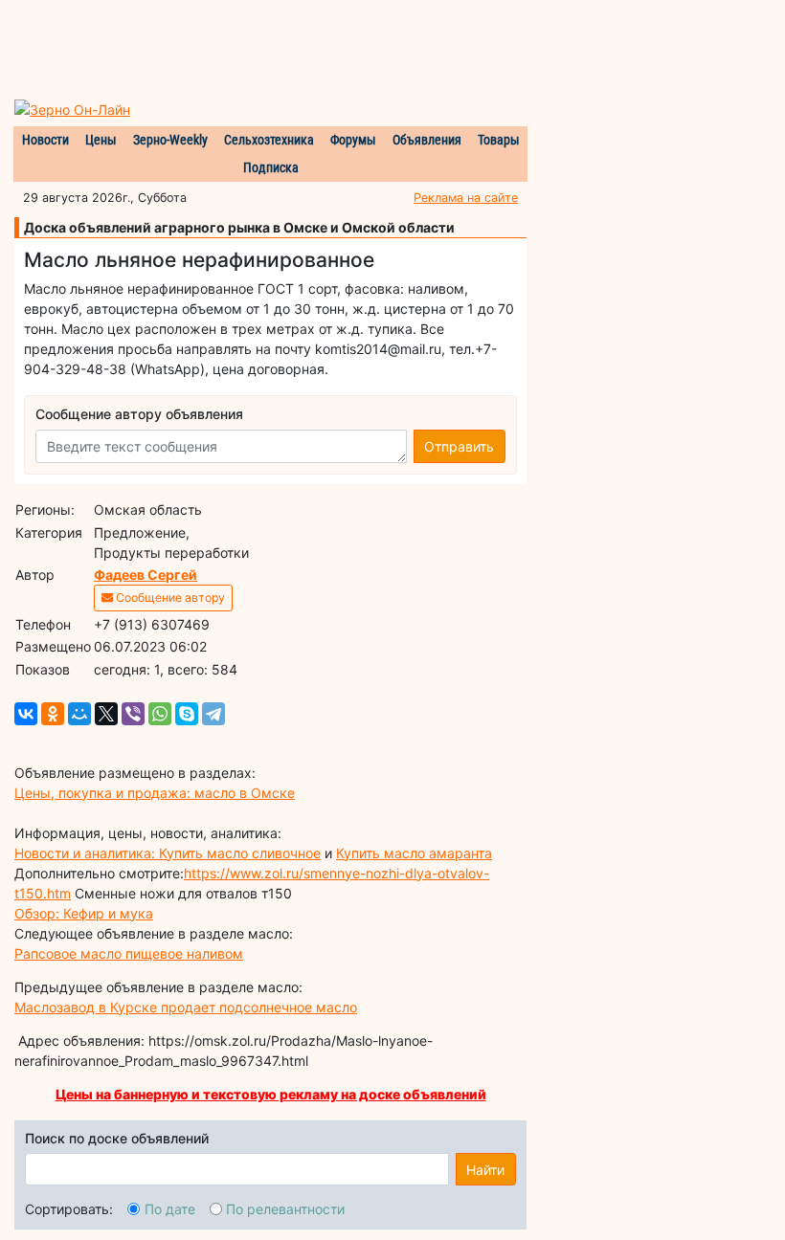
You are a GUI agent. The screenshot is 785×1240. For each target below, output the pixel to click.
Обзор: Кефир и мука (83, 913)
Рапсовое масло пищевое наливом (128, 953)
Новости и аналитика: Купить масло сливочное (167, 853)
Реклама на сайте (466, 197)
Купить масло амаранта (414, 853)
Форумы (353, 139)
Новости (45, 139)
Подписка (271, 167)
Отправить (459, 446)
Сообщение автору (169, 597)
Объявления (426, 139)
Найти (485, 1170)
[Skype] (186, 713)
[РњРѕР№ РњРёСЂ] (79, 713)
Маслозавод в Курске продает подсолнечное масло (185, 1007)
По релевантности (285, 1209)
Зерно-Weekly (170, 139)
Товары (499, 139)
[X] (106, 713)
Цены (101, 139)
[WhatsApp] (159, 713)
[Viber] (133, 713)
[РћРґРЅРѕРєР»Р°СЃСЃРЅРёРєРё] (52, 713)
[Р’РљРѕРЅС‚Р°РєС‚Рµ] (25, 713)
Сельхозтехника (269, 139)
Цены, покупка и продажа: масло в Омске (154, 793)
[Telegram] (213, 713)
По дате (170, 1209)
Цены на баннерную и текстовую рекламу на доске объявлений (271, 1094)
